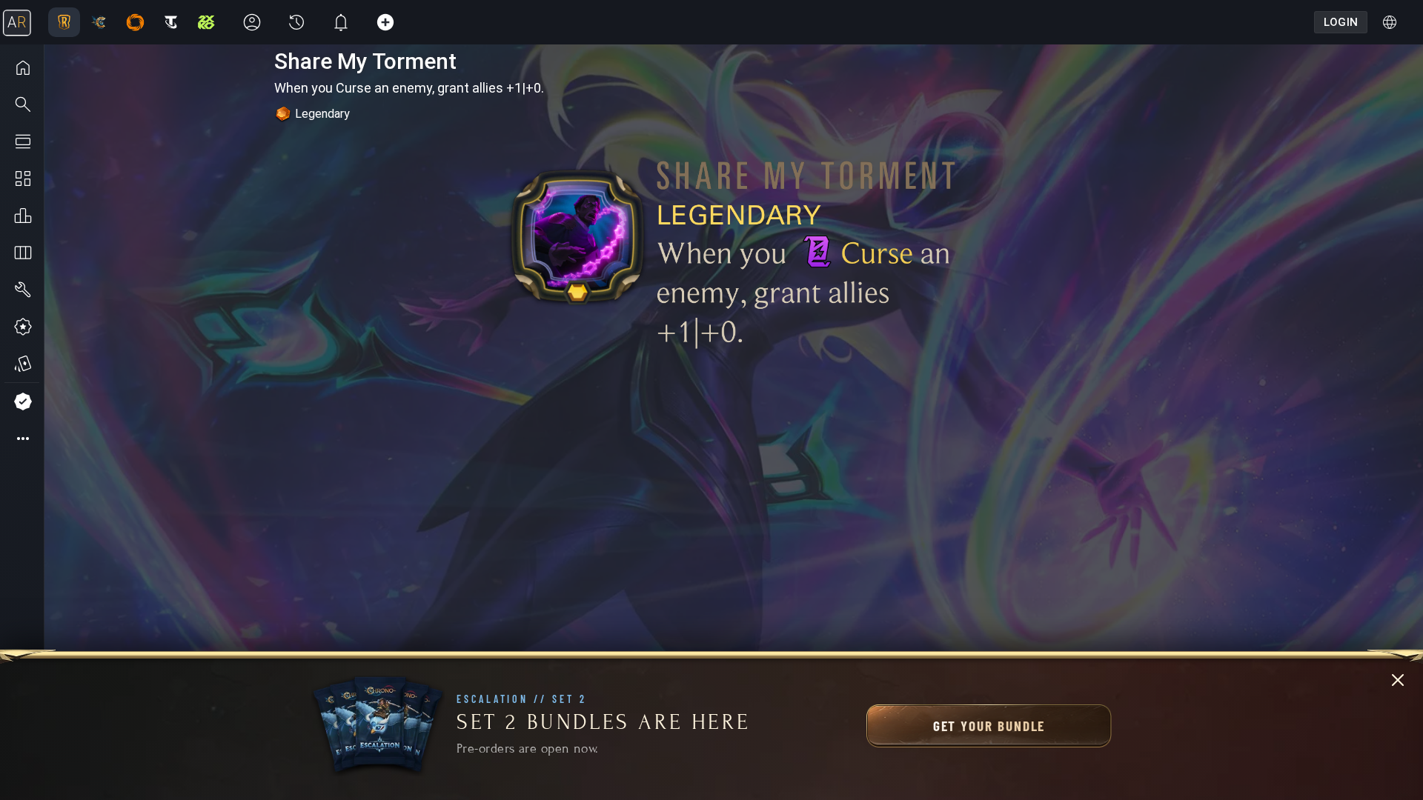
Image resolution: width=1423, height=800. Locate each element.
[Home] (21, 67)
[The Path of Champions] (21, 326)
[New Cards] (21, 363)
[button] (21, 438)
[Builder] (21, 289)
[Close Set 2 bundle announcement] (1397, 680)
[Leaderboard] (21, 215)
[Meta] (21, 141)
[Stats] (21, 178)
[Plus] (21, 401)
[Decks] (21, 252)
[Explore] (21, 104)
